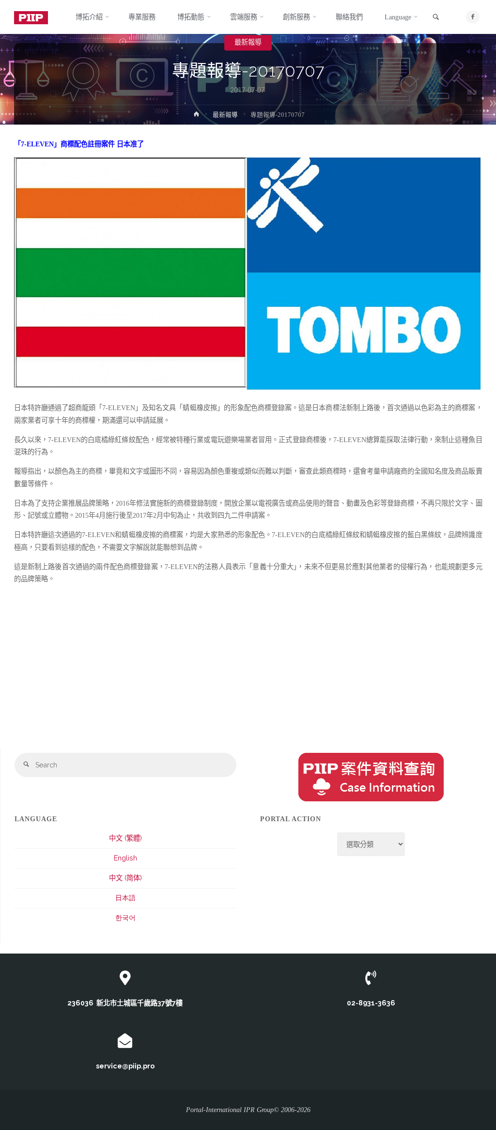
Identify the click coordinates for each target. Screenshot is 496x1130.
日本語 (125, 898)
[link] (436, 17)
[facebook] (472, 16)
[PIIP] (31, 17)
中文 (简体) (125, 878)
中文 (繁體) (125, 838)
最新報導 (248, 43)
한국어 (125, 918)
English (125, 858)
